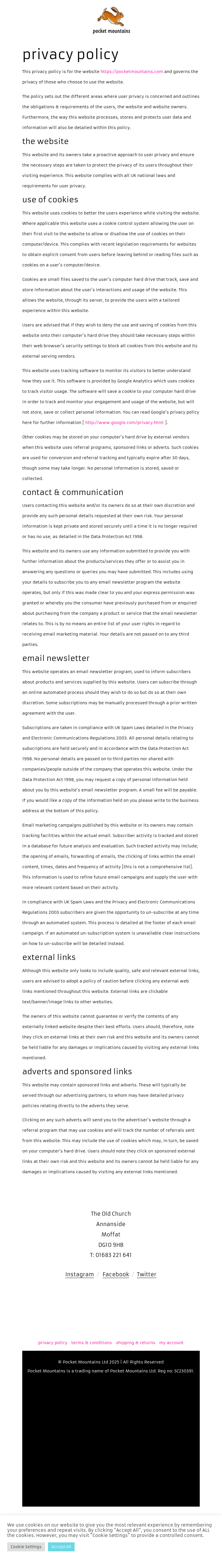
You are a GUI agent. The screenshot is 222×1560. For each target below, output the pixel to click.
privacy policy (52, 1342)
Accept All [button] (61, 1546)
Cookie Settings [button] (26, 1546)
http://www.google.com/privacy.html (125, 422)
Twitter (146, 1274)
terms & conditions (91, 1342)
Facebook (116, 1274)
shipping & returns (135, 1342)
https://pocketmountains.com (131, 71)
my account (171, 1342)
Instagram (79, 1274)
